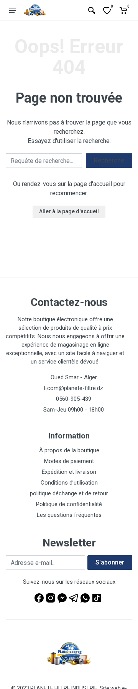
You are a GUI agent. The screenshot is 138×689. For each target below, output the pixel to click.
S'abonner (109, 562)
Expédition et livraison (69, 471)
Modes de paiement (69, 461)
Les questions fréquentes (69, 514)
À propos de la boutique (69, 450)
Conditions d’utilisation (69, 482)
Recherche (109, 160)
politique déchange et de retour (69, 493)
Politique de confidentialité (69, 504)
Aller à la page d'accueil (69, 211)
